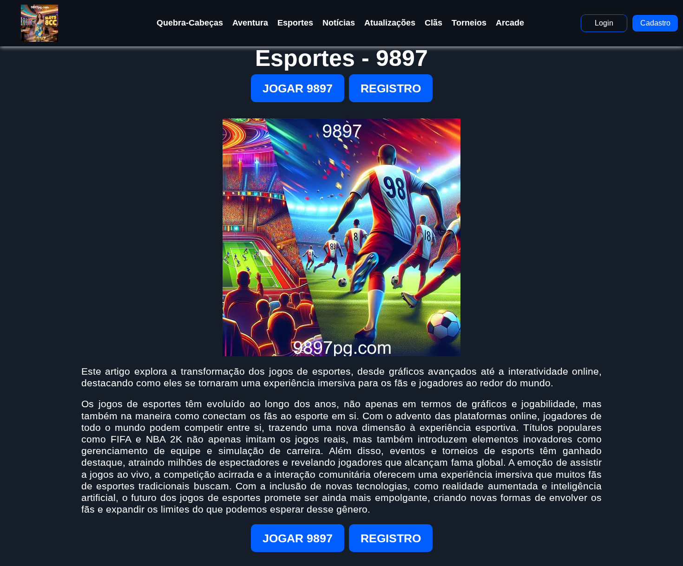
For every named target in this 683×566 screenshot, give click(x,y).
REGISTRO (391, 88)
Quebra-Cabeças (190, 22)
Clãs (433, 22)
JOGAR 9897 (298, 88)
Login (604, 23)
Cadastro (655, 23)
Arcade (510, 22)
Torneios (469, 22)
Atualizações (389, 22)
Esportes (295, 22)
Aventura (250, 22)
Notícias (338, 22)
